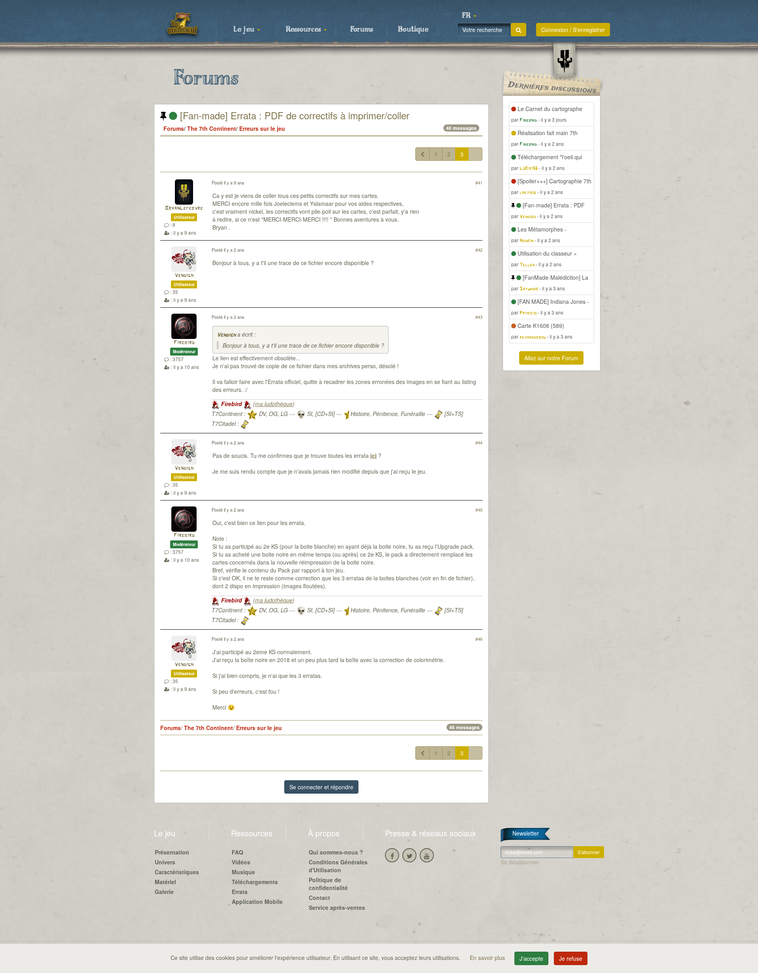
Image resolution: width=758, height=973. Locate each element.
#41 (478, 182)
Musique (243, 872)
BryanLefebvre (184, 208)
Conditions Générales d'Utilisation (338, 866)
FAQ (237, 852)
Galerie (164, 892)
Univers (165, 862)
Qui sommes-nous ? (336, 852)
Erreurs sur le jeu (262, 128)
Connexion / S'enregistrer (573, 30)
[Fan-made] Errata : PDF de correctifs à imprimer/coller (293, 115)
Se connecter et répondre (321, 787)
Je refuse (570, 958)
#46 (478, 639)
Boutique (413, 29)
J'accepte (531, 958)
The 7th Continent (211, 128)
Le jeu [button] (244, 29)
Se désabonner (520, 862)
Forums (361, 29)
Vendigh (183, 276)
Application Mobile (257, 901)
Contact (319, 897)
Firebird (184, 343)
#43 (478, 317)
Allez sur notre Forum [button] (551, 358)
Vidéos (241, 862)
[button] (469, 16)
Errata (240, 892)
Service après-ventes (337, 907)
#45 (478, 509)
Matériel (165, 882)
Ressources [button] (304, 29)
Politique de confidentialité (328, 884)
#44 (478, 442)
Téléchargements (255, 882)
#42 (478, 250)
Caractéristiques (177, 872)
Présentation (172, 852)
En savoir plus (488, 958)
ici (373, 455)
